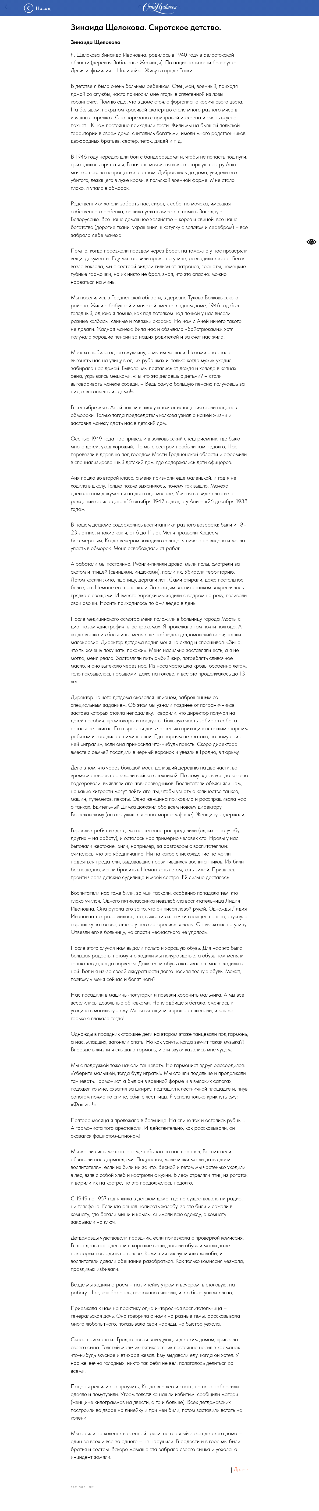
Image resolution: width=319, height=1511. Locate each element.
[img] (159, 8)
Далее (241, 1469)
